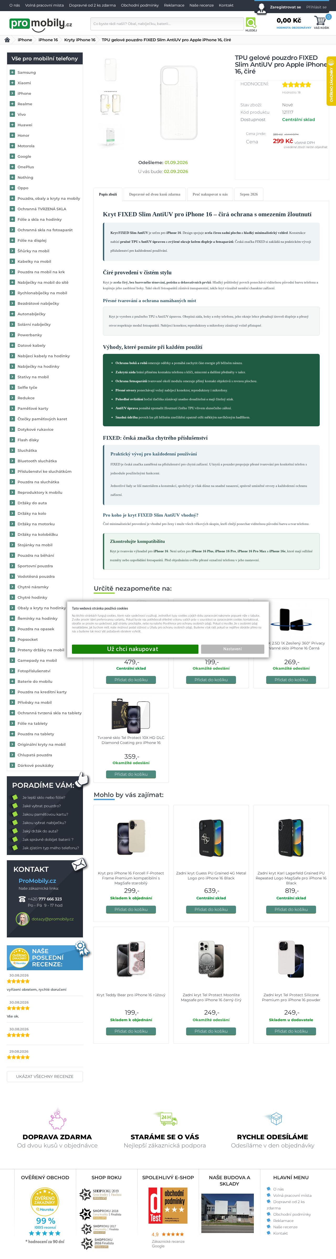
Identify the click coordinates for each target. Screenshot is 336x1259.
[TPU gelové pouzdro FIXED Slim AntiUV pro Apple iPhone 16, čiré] (179, 103)
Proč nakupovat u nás (210, 194)
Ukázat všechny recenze (45, 1076)
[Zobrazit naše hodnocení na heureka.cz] (45, 1243)
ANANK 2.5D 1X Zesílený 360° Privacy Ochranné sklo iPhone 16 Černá (291, 646)
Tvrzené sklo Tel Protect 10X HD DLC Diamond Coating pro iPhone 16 (131, 740)
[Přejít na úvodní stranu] (40, 25)
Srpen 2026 (249, 194)
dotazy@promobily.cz (53, 918)
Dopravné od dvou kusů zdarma (154, 194)
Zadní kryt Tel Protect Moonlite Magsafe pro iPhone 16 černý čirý (211, 997)
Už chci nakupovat (135, 649)
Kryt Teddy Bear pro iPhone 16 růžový (131, 995)
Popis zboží (108, 194)
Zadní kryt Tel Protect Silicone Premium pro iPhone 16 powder (291, 997)
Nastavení (232, 649)
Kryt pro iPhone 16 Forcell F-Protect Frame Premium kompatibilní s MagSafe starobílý (131, 878)
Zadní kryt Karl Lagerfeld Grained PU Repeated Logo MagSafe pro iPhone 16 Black (291, 878)
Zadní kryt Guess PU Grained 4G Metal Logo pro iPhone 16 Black (211, 875)
